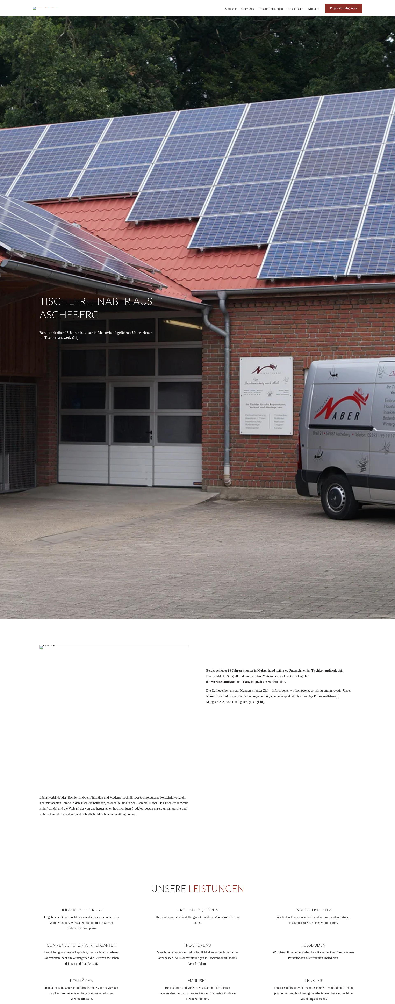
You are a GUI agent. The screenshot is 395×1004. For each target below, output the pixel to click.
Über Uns (247, 8)
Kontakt (313, 8)
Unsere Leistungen (270, 8)
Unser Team (295, 8)
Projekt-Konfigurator (343, 8)
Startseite (231, 8)
